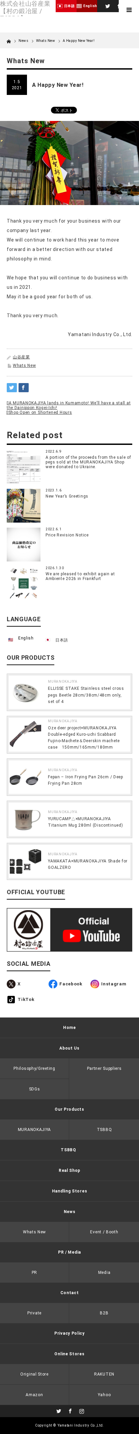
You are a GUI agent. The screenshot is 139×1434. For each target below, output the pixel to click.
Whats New (24, 365)
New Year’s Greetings (67, 496)
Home (69, 1027)
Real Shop (69, 1170)
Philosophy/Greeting (34, 1068)
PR (34, 1272)
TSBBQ (104, 1129)
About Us (69, 1048)
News (24, 41)
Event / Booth (104, 1232)
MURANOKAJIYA (62, 681)
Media (104, 1272)
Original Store (34, 1374)
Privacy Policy (69, 1333)
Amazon (34, 1394)
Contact (69, 1292)
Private (34, 1313)
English (26, 638)
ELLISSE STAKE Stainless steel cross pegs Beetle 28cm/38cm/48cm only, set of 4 (86, 695)
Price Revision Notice (67, 535)
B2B (104, 1313)
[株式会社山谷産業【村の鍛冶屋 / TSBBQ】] (28, 11)
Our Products (69, 1109)
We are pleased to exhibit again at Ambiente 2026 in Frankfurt (80, 576)
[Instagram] (81, 1410)
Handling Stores (69, 1191)
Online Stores (69, 1354)
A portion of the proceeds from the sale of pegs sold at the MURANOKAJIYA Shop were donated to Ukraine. (88, 462)
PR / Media (69, 1252)
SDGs (34, 1089)
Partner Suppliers (104, 1068)
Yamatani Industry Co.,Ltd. (81, 1425)
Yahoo (104, 1394)
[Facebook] (118, 5)
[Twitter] (107, 5)
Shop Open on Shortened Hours (40, 412)
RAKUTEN (104, 1374)
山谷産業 (21, 357)
